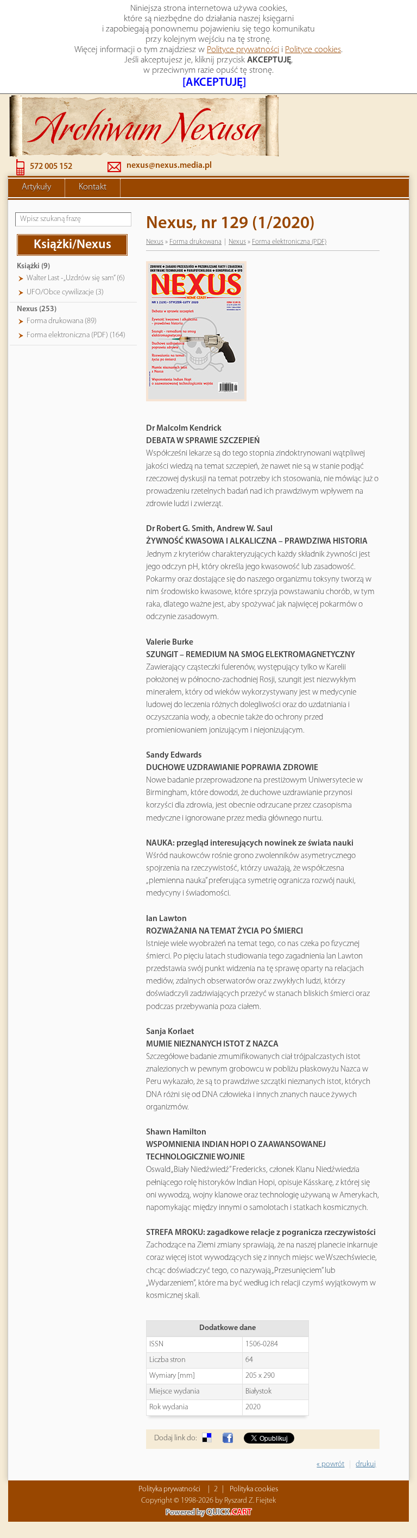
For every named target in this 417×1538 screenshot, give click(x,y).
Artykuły (36, 187)
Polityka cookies (254, 1489)
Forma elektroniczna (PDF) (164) (76, 335)
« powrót (330, 1464)
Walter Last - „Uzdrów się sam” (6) (76, 278)
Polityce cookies (313, 50)
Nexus (154, 241)
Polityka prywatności (169, 1489)
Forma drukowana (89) (62, 321)
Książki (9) (33, 266)
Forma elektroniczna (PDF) (289, 241)
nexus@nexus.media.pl (169, 165)
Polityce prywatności (243, 50)
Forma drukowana (195, 241)
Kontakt (92, 187)
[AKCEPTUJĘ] (214, 83)
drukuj (366, 1464)
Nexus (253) (36, 309)
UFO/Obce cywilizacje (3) (65, 292)
